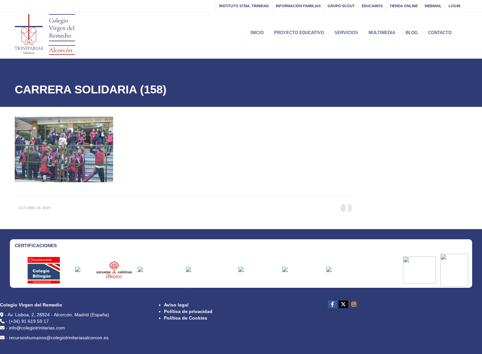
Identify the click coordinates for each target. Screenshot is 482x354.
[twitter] (343, 304)
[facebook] (332, 304)
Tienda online (404, 6)
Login (454, 6)
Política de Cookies (185, 318)
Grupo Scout (341, 6)
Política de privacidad (188, 311)
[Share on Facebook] (343, 208)
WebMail (433, 6)
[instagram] (354, 304)
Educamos (372, 6)
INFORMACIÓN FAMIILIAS (298, 6)
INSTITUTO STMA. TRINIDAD (244, 6)
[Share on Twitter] (350, 208)
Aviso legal (176, 304)
